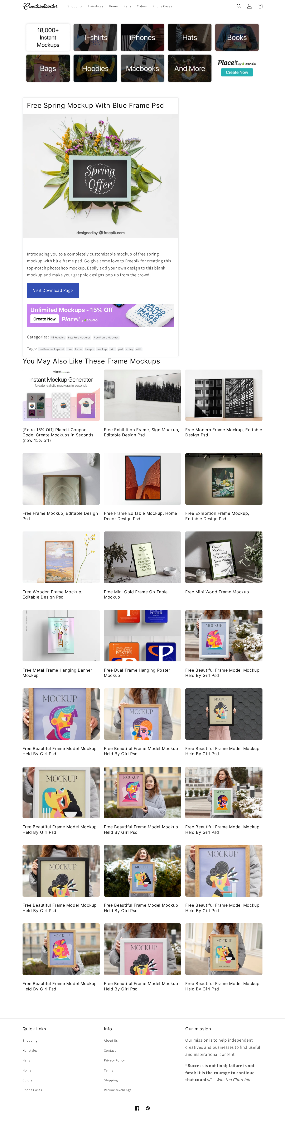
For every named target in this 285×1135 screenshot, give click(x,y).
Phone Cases (32, 1090)
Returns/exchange (117, 1090)
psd (120, 349)
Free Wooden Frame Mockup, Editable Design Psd (52, 594)
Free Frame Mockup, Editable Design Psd (60, 516)
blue (69, 349)
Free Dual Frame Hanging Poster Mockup (137, 673)
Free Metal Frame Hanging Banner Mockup (57, 673)
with (139, 349)
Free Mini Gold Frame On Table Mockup (136, 594)
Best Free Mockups (79, 337)
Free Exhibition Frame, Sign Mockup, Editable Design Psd (141, 432)
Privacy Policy (114, 1060)
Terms (108, 1070)
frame (78, 349)
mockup (102, 349)
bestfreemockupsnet (51, 349)
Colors (27, 1080)
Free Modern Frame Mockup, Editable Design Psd (223, 432)
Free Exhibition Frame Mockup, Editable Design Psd (217, 516)
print (112, 349)
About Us (111, 1040)
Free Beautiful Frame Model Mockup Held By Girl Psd (222, 673)
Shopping (30, 1040)
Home (27, 1070)
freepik (89, 349)
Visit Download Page (53, 290)
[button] (239, 6)
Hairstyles (30, 1050)
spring (129, 349)
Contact (110, 1050)
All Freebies (58, 337)
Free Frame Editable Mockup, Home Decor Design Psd (140, 516)
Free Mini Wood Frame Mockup (217, 591)
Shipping (111, 1080)
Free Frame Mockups (106, 337)
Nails (26, 1060)
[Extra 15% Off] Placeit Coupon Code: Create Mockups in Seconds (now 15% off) (58, 435)
